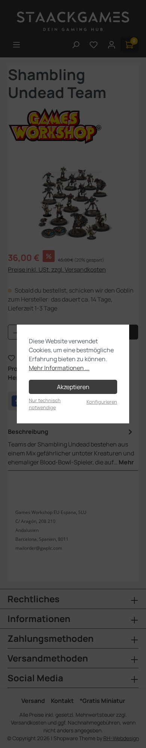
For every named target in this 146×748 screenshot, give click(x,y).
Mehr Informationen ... (59, 368)
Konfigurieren (101, 401)
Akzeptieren (73, 387)
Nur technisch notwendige (45, 404)
